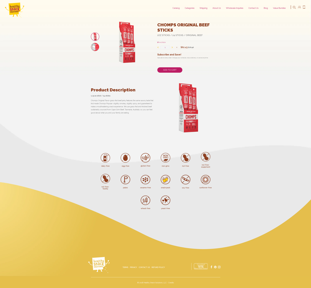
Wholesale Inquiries (234, 8)
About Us (216, 8)
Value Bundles (279, 8)
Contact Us (253, 8)
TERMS (125, 267)
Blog (266, 8)
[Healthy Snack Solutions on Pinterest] (215, 267)
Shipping (203, 8)
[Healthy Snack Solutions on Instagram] (219, 267)
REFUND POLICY (158, 267)
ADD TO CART (170, 70)
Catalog (176, 8)
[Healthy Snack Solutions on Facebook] (211, 267)
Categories (189, 8)
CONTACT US (144, 267)
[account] (299, 8)
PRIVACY (133, 267)
